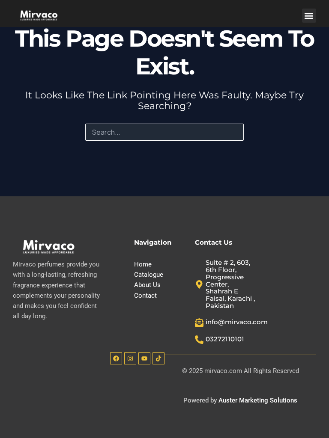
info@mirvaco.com (237, 322)
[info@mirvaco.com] (199, 322)
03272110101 (225, 339)
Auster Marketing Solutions (257, 400)
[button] (309, 16)
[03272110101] (199, 339)
